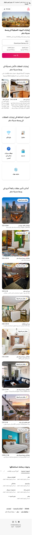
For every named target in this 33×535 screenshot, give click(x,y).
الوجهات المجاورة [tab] (25, 471)
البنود (12, 526)
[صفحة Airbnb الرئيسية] (28, 9)
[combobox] (15, 43)
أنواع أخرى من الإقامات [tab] (12, 471)
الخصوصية (18, 526)
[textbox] (22, 50)
